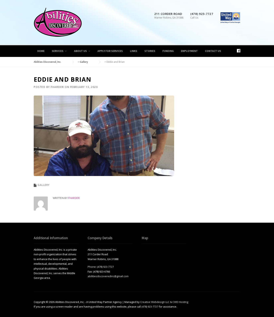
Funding (168, 51)
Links (133, 51)
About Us (80, 51)
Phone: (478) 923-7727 (101, 267)
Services (57, 51)
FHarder (57, 87)
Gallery (44, 185)
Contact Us (213, 51)
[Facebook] (238, 50)
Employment (189, 51)
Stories (149, 51)
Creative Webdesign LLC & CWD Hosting (164, 302)
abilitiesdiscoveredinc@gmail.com (108, 276)
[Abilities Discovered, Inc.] (58, 22)
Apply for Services (110, 51)
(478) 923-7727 (149, 306)
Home (41, 51)
